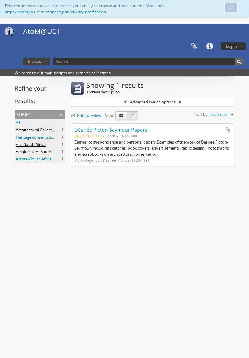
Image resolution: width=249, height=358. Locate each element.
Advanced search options (153, 102)
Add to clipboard (228, 130)
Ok (231, 7)
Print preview (88, 115)
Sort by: (202, 114)
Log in (231, 46)
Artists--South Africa (34, 159)
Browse (34, 61)
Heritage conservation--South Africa (48, 137)
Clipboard (194, 46)
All (18, 122)
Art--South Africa (31, 144)
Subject (24, 114)
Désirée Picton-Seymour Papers (110, 130)
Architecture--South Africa (39, 151)
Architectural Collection (37, 130)
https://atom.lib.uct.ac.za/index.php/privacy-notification (55, 12)
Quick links (209, 46)
